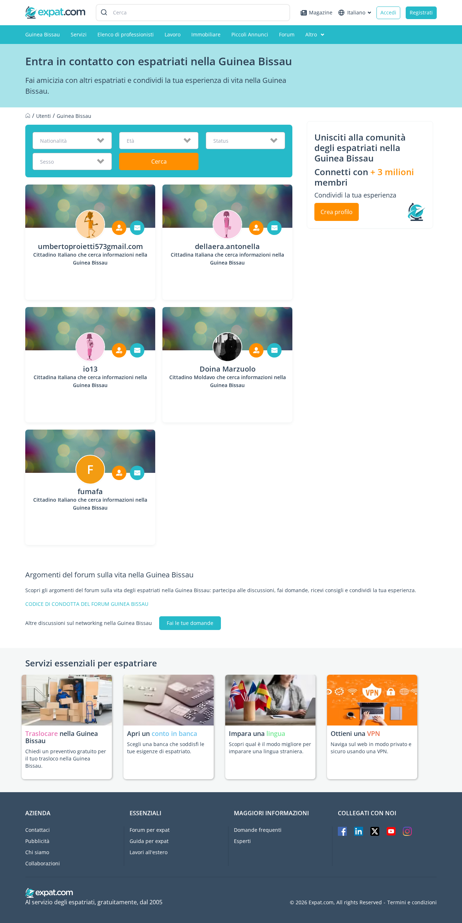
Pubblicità (37, 841)
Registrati (421, 12)
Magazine (320, 12)
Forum (287, 34)
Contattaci (37, 829)
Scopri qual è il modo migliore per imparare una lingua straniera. (270, 748)
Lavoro (172, 34)
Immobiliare (206, 34)
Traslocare (42, 733)
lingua (275, 733)
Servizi (79, 34)
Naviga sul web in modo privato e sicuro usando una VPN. (371, 748)
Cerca (159, 161)
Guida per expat (149, 841)
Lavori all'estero (148, 852)
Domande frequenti (258, 829)
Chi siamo (37, 852)
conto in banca (174, 733)
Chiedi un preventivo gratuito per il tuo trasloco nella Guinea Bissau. (65, 758)
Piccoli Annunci (249, 34)
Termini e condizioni (412, 902)
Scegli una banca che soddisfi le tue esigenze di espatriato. (165, 748)
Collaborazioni (42, 863)
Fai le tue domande (190, 623)
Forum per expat (150, 829)
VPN (373, 733)
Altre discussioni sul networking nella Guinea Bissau (88, 623)
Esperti (242, 841)
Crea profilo (337, 212)
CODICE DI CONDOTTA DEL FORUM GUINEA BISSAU (86, 604)
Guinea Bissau (42, 34)
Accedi (388, 12)
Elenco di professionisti (125, 34)
